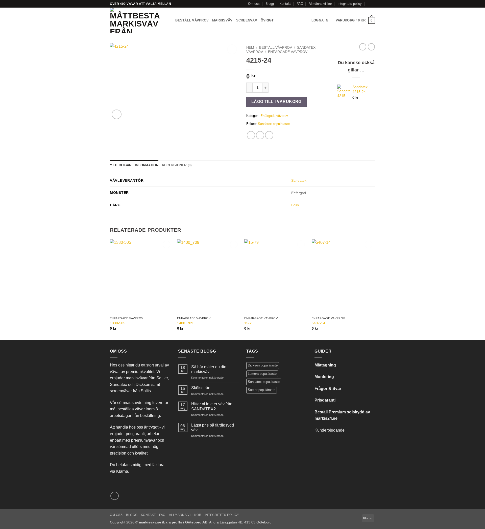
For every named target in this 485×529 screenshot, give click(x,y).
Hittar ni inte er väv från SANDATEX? (211, 406)
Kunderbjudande (329, 430)
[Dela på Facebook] (251, 135)
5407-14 (318, 323)
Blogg (269, 4)
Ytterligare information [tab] (134, 165)
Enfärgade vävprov (287, 52)
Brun (295, 205)
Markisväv (222, 20)
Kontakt (285, 4)
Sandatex (298, 180)
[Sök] (170, 20)
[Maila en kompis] (269, 135)
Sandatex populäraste (274, 124)
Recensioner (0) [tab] (177, 165)
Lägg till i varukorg (276, 101)
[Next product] (362, 46)
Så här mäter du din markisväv (208, 369)
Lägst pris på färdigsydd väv (212, 427)
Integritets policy (349, 4)
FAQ (300, 4)
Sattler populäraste (261, 390)
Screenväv (246, 20)
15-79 (249, 323)
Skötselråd (200, 388)
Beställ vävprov (192, 20)
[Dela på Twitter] (260, 135)
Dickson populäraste (263, 365)
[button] (319, 20)
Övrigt (267, 20)
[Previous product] (371, 46)
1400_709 (185, 323)
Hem (250, 47)
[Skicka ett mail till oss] (372, 4)
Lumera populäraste (262, 374)
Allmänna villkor (320, 4)
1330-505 (117, 323)
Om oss (254, 4)
